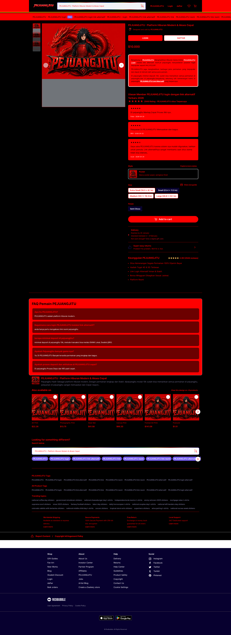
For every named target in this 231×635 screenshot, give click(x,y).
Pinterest (158, 575)
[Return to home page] (44, 6)
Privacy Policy (67, 606)
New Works (52, 567)
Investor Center (86, 562)
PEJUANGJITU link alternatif (142, 17)
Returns (117, 562)
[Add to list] (55, 397)
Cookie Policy (80, 606)
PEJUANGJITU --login (117, 17)
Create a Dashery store (89, 587)
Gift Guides (52, 558)
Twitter (157, 567)
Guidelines (118, 571)
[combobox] (101, 6)
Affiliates (83, 571)
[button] (36, 27)
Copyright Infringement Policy (69, 536)
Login (49, 579)
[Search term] (142, 6)
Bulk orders (52, 587)
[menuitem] (39, 17)
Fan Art (50, 562)
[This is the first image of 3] (45, 65)
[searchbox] (115, 451)
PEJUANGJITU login (59, 17)
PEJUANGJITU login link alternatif (89, 17)
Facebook (158, 563)
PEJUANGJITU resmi (185, 17)
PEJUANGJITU (39, 17)
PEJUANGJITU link (165, 17)
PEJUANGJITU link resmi (208, 17)
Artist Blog (83, 583)
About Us (83, 558)
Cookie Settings (121, 587)
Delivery (117, 558)
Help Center (119, 567)
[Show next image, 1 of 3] (121, 65)
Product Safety (120, 575)
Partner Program (86, 567)
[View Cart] (195, 6)
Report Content (43, 536)
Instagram (158, 558)
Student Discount (55, 575)
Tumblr (157, 571)
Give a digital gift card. (155, 239)
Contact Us (119, 583)
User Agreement (53, 606)
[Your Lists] (189, 6)
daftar (50, 583)
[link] (40, 459)
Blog (49, 571)
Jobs (81, 579)
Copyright (118, 579)
